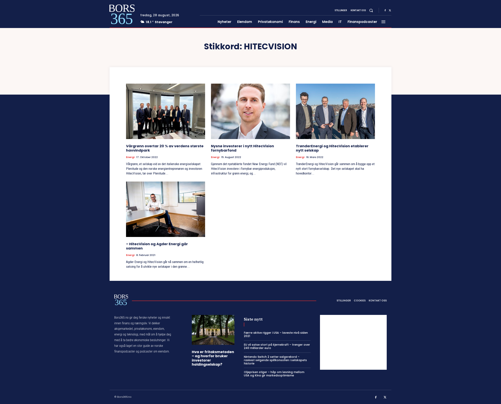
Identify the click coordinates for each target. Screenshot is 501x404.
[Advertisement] (353, 342)
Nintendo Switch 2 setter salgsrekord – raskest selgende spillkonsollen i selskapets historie (275, 360)
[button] (371, 10)
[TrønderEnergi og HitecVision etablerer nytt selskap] (335, 111)
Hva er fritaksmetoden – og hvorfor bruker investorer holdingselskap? (213, 358)
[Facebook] (385, 10)
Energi (130, 157)
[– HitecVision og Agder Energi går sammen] (165, 209)
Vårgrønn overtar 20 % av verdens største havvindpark (165, 148)
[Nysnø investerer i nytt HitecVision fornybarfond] (250, 111)
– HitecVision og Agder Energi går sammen (157, 246)
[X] (389, 10)
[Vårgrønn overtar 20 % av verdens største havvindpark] (165, 111)
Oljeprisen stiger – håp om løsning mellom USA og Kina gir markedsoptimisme (274, 373)
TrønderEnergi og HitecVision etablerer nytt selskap (332, 148)
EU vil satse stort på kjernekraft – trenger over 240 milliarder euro (277, 346)
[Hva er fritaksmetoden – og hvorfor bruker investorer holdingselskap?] (213, 330)
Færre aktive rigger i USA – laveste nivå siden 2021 (276, 334)
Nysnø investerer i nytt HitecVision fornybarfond (242, 148)
